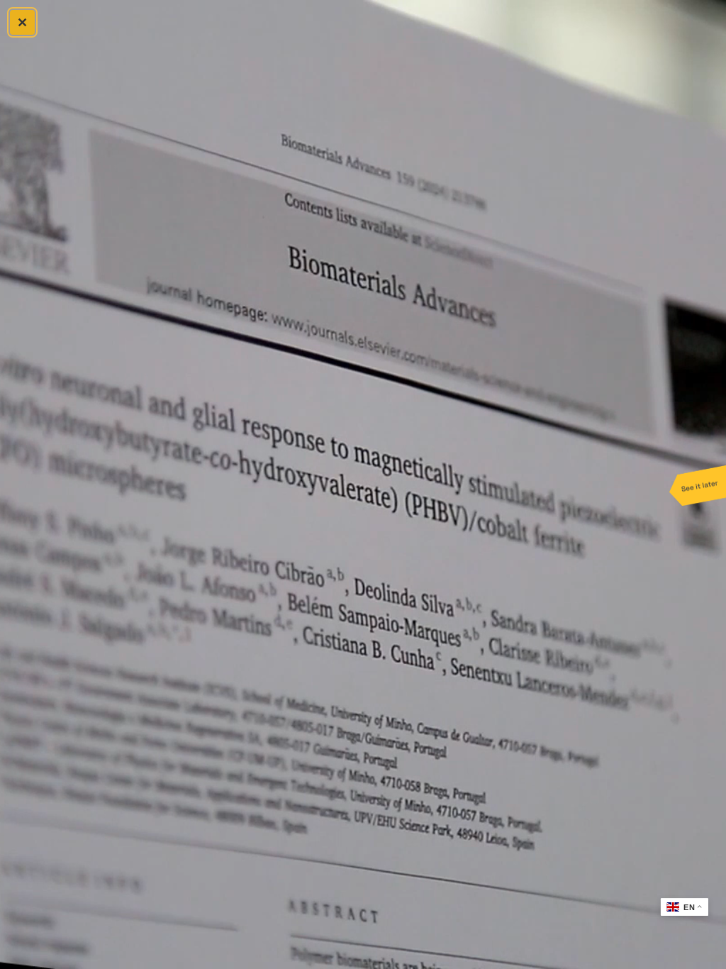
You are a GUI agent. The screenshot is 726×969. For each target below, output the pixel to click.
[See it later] (697, 484)
